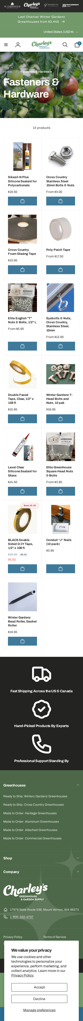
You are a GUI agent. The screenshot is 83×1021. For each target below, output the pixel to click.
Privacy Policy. (22, 975)
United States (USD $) (59, 31)
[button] (6, 45)
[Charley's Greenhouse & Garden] (25, 899)
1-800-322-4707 (21, 917)
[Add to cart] (22, 201)
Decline (39, 999)
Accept (39, 987)
